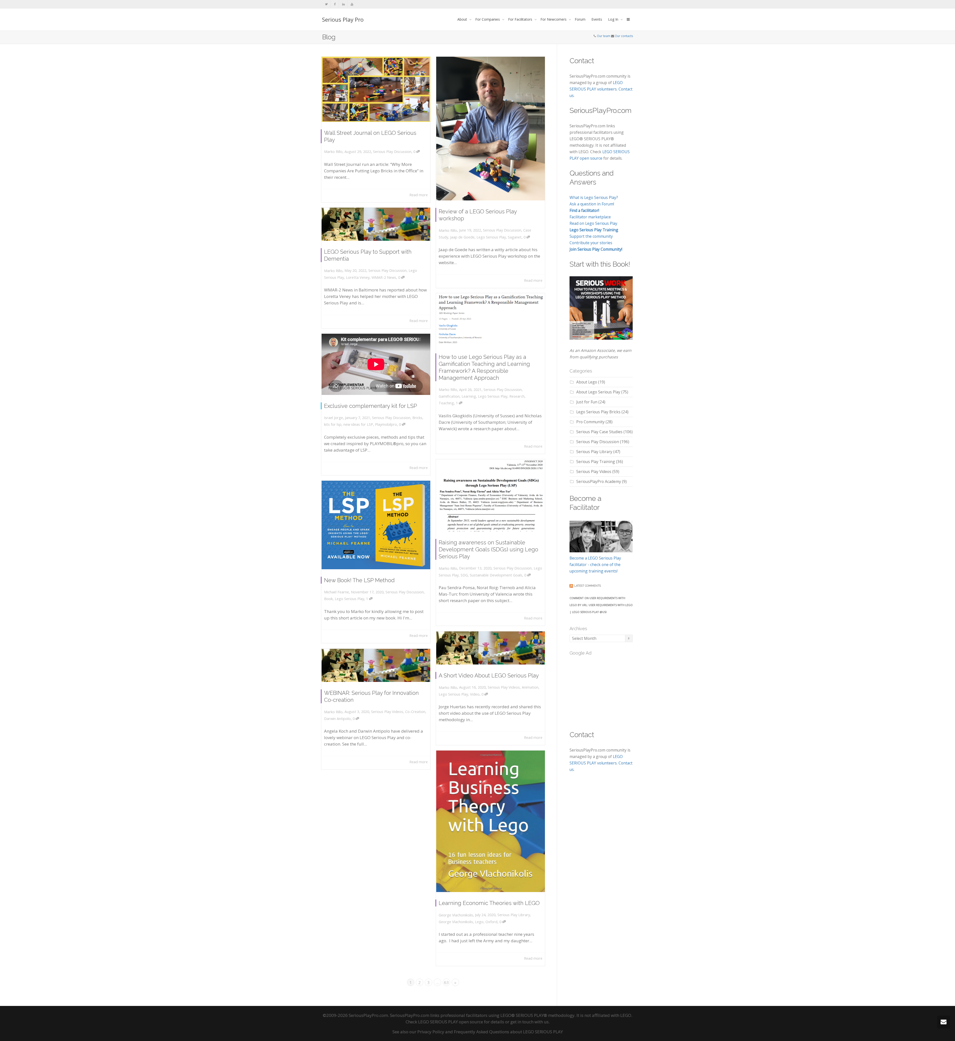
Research (517, 396)
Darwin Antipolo (337, 718)
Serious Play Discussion (392, 151)
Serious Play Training (595, 461)
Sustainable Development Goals (496, 575)
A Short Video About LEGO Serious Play (489, 675)
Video (474, 694)
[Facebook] (335, 4)
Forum (580, 19)
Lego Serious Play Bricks (598, 412)
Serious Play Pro (343, 19)
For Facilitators (520, 19)
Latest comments (587, 585)
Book (328, 598)
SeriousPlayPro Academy (598, 481)
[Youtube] (352, 4)
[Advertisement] (607, 690)
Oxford (491, 921)
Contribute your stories (591, 242)
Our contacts (624, 36)
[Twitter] (326, 4)
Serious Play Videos (504, 687)
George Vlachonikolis (456, 921)
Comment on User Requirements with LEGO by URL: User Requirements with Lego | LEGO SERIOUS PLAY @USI (601, 605)
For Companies (488, 19)
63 (446, 982)
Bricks (417, 417)
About (462, 19)
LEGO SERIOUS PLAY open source (450, 1022)
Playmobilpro (386, 424)
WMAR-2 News (384, 277)
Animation (530, 687)
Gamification (449, 396)
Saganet (515, 237)
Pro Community (590, 422)
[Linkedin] (343, 4)
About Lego (586, 382)
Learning (469, 396)
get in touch (521, 1022)
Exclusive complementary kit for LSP (370, 406)
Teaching (446, 403)
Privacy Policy (430, 1032)
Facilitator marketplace (590, 217)
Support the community (591, 236)
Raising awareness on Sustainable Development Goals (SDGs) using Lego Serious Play (488, 549)
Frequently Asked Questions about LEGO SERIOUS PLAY (508, 1032)
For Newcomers (554, 19)
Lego (479, 921)
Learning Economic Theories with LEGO (489, 903)
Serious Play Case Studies (599, 431)
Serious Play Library (513, 914)
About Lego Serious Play (598, 392)
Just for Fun (586, 402)
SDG (464, 575)
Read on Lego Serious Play (593, 223)
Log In (613, 19)
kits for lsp (332, 424)
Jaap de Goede (462, 237)
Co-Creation (415, 711)
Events (596, 19)
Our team (603, 36)
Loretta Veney (358, 277)
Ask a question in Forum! (592, 204)
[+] (376, 89)
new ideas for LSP (358, 424)
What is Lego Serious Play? (594, 197)
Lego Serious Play (491, 237)
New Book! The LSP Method (359, 580)
